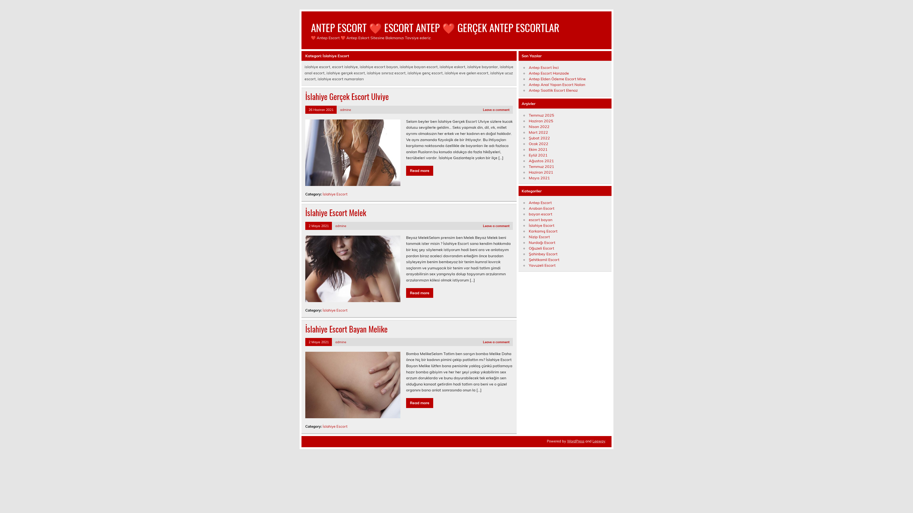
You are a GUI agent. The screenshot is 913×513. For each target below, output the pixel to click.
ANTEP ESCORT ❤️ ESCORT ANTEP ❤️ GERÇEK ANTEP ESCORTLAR (435, 27)
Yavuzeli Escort (542, 265)
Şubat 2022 (539, 138)
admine (345, 110)
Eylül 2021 (538, 155)
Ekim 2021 (538, 149)
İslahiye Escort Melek (335, 212)
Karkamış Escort (543, 231)
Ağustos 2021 (541, 160)
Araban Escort (541, 208)
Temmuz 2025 (541, 115)
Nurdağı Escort (542, 242)
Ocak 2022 (538, 143)
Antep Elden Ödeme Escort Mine (557, 78)
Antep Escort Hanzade (549, 73)
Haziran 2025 (541, 121)
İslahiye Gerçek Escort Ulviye (347, 96)
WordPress (575, 441)
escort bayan (540, 219)
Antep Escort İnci (544, 67)
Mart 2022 (538, 132)
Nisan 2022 (539, 126)
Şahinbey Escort (543, 254)
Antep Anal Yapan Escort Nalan (557, 84)
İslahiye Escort (335, 194)
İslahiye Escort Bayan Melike (346, 329)
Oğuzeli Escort (541, 248)
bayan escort (540, 214)
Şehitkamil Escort (544, 259)
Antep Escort (540, 202)
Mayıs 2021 (539, 178)
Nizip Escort (539, 236)
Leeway (598, 441)
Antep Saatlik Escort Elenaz (553, 90)
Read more (419, 170)
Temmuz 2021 (541, 166)
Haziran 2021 (541, 172)
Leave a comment (496, 110)
